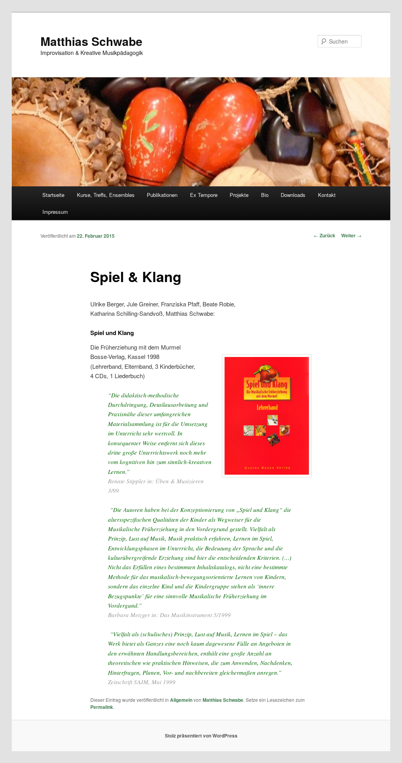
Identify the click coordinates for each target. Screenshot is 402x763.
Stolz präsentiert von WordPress (201, 735)
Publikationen (162, 194)
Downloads (293, 194)
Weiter (351, 235)
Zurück (324, 235)
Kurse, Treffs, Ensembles (106, 194)
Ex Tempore (203, 194)
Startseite (53, 194)
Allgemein (181, 699)
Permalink (101, 706)
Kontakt (327, 194)
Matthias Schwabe (91, 41)
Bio (265, 194)
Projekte (239, 194)
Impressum (55, 211)
